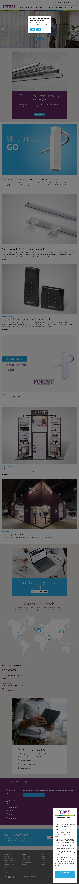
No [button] (38, 29)
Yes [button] (32, 29)
